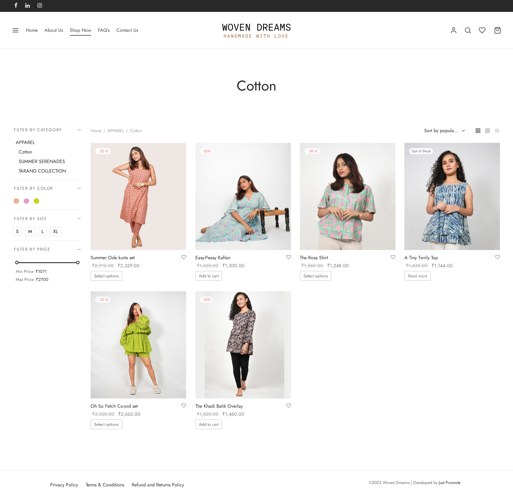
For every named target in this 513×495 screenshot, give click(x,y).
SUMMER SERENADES (42, 161)
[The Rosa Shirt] (347, 196)
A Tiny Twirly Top (421, 257)
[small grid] (487, 131)
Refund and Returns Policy (158, 484)
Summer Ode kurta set (113, 257)
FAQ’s (104, 30)
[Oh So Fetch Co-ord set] (138, 344)
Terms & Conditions (105, 484)
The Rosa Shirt (314, 257)
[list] (497, 131)
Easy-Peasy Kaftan (212, 257)
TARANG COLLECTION (42, 170)
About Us (54, 30)
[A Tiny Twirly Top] (452, 196)
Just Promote (449, 482)
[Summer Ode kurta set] (138, 196)
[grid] (478, 131)
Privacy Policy (64, 484)
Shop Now (80, 30)
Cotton (25, 151)
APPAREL (115, 131)
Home (32, 30)
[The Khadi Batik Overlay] (243, 344)
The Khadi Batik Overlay (219, 406)
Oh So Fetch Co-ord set (114, 406)
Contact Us (127, 30)
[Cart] (497, 30)
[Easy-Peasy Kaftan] (243, 196)
